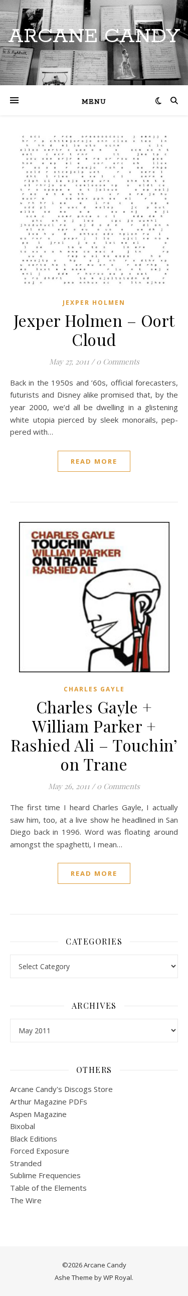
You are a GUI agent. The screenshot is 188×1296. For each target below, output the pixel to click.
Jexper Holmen (94, 302)
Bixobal (22, 1126)
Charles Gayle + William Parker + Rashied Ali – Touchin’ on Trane (94, 735)
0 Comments (117, 361)
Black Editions (33, 1139)
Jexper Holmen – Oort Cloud (94, 329)
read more (94, 461)
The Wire (26, 1200)
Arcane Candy (94, 36)
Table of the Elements (48, 1188)
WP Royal (117, 1277)
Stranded (26, 1163)
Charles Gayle (94, 689)
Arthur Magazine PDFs (48, 1101)
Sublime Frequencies (45, 1175)
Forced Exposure (39, 1151)
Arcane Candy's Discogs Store (61, 1089)
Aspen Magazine (38, 1114)
